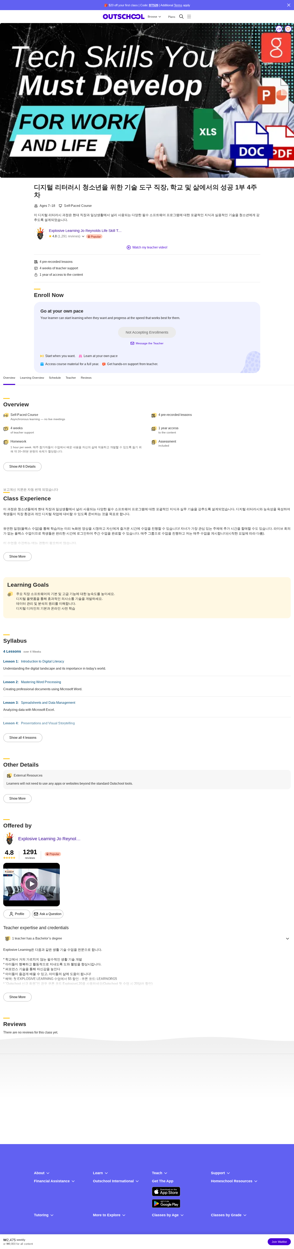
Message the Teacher (149, 343)
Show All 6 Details (22, 466)
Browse (152, 16)
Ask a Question (50, 914)
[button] (147, 938)
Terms (178, 5)
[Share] (279, 28)
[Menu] (189, 16)
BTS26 (153, 5)
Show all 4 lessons (22, 737)
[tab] (9, 378)
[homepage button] (123, 16)
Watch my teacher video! (149, 247)
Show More (17, 556)
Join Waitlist (279, 1241)
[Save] (288, 28)
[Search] (181, 16)
